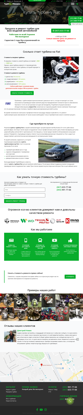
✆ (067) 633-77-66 (61, 30)
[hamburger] (73, 4)
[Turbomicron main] (12, 5)
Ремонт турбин (11, 389)
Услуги (52, 387)
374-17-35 (58, 1)
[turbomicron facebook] (37, 410)
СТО (49, 392)
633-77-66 (76, 21)
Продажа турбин (22, 23)
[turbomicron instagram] (45, 410)
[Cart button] (77, 4)
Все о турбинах (11, 399)
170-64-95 (72, 1)
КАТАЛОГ (10, 387)
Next (77, 220)
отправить (70, 277)
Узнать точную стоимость (22, 93)
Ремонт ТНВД (52, 389)
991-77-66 (76, 18)
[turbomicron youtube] (41, 410)
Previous (5, 220)
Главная (6, 23)
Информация (13, 396)
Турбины (13, 23)
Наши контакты (11, 401)
